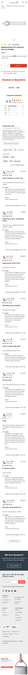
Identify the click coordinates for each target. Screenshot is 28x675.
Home (2, 6)
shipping (5, 161)
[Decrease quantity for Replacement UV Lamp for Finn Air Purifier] (2, 65)
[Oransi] (14, 2)
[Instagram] (6, 591)
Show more (17, 161)
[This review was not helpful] (23, 205)
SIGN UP (21, 582)
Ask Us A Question (14, 566)
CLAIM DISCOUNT (7, 667)
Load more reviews (14, 541)
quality (12, 157)
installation (6, 157)
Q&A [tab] (18, 88)
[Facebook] (3, 591)
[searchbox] (8, 150)
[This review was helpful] (21, 205)
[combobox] (18, 165)
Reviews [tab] (11, 88)
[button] (2, 2)
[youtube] (15, 591)
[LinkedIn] (9, 591)
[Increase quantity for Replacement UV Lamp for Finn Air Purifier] (7, 65)
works (11, 161)
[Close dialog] (27, 653)
